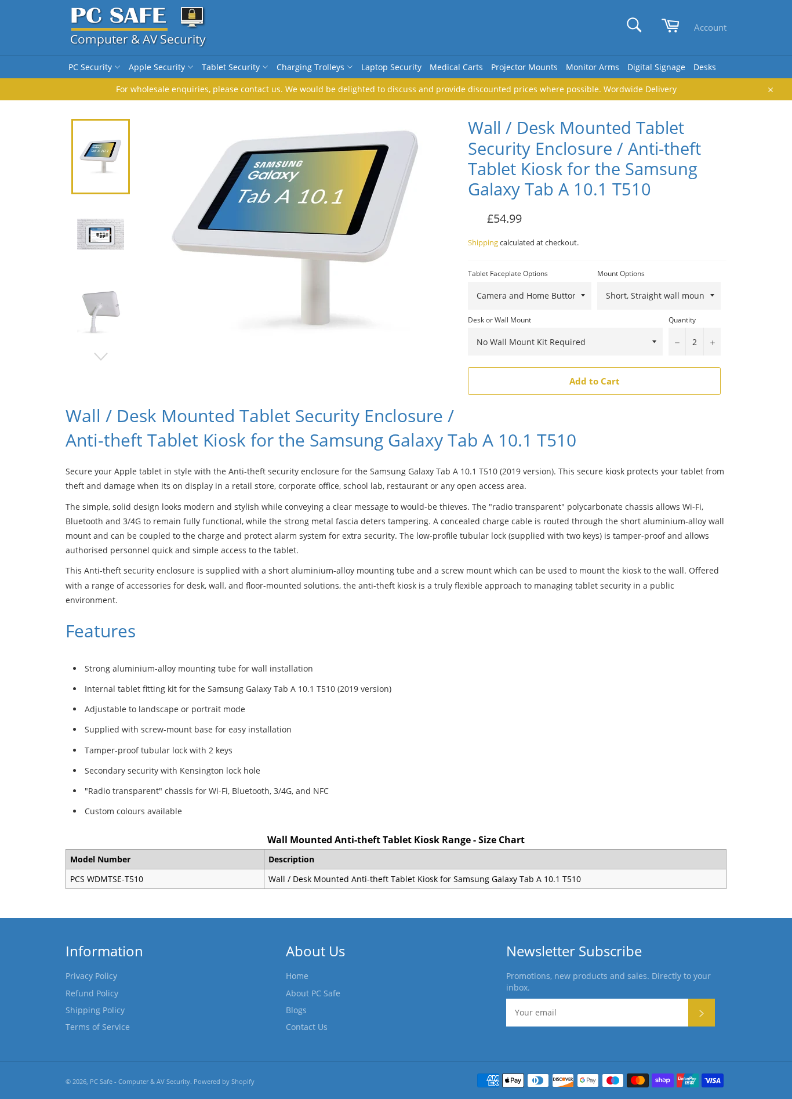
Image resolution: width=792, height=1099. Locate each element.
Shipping (483, 242)
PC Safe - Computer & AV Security (140, 1081)
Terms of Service (98, 1026)
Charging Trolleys (312, 66)
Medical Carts (456, 66)
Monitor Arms (592, 66)
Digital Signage (656, 66)
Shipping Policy (95, 1009)
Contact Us (307, 1026)
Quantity (682, 320)
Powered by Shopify (224, 1081)
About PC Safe (313, 993)
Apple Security (158, 66)
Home (297, 975)
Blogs (296, 1009)
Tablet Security (232, 66)
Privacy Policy (91, 975)
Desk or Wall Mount (499, 320)
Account (710, 27)
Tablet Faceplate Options (508, 273)
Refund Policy (92, 993)
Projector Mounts (524, 66)
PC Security (91, 66)
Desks (704, 66)
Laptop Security (391, 66)
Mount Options (621, 273)
